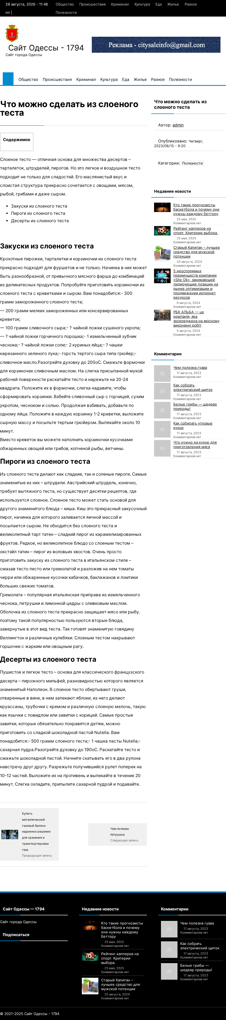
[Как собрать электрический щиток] (162, 391)
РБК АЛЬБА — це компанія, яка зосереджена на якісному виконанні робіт (196, 318)
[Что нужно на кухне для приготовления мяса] (162, 448)
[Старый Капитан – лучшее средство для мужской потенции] (162, 253)
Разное (191, 4)
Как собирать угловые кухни (192, 425)
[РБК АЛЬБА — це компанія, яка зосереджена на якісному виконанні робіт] (162, 315)
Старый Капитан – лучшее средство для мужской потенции (196, 251)
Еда (158, 4)
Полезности (66, 12)
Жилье (173, 4)
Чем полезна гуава (190, 367)
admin (178, 125)
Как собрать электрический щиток (192, 387)
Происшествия (92, 4)
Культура (142, 4)
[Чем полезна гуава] (162, 373)
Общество (65, 4)
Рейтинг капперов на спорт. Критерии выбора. (195, 230)
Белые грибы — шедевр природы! (195, 406)
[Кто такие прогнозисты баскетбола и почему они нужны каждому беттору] (162, 207)
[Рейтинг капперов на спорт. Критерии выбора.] (162, 230)
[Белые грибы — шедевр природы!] (162, 410)
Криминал (120, 4)
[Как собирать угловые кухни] (162, 429)
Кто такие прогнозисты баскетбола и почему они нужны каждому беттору (196, 209)
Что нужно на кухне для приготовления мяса (195, 444)
